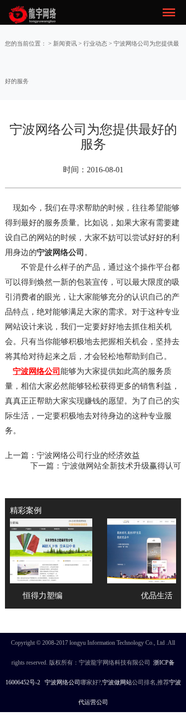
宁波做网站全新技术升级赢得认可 (121, 466)
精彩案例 (26, 510)
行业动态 (95, 43)
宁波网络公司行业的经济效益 (88, 455)
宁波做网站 (117, 682)
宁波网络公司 (62, 682)
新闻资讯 (65, 43)
